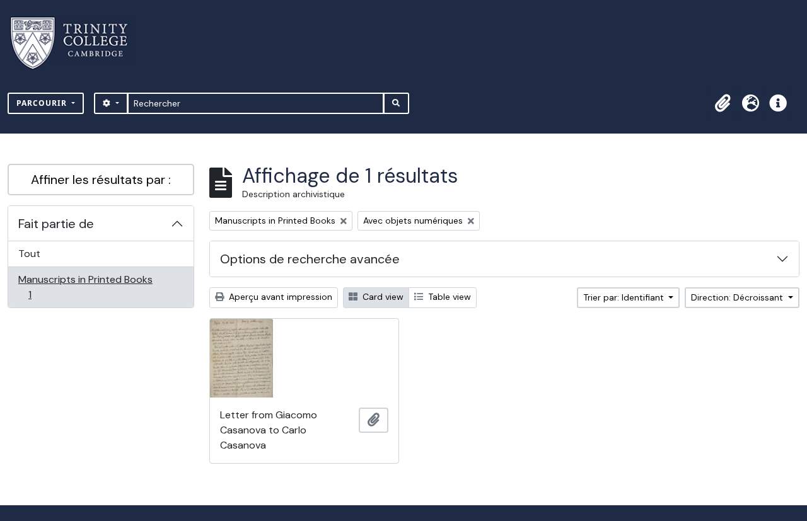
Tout (29, 253)
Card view (382, 296)
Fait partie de (56, 223)
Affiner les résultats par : (101, 179)
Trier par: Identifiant (624, 297)
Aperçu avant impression (279, 296)
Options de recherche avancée (310, 259)
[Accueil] (76, 43)
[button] (722, 103)
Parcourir (42, 103)
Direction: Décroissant (738, 297)
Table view (448, 296)
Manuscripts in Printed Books (85, 286)
